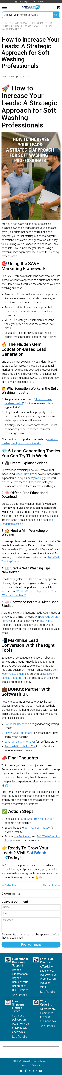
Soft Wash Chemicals (17, 724)
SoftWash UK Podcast (37, 827)
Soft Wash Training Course (36, 818)
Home (5, 23)
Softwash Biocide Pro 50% (20, 746)
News (15, 23)
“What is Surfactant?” (14, 595)
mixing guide (42, 478)
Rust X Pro (46, 620)
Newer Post (50, 885)
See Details (19, 995)
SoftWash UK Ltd (27, 1061)
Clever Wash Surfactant (18, 732)
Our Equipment (22, 836)
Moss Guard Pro (24, 474)
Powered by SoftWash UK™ (31, 1065)
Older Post (11, 885)
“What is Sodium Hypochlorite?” (34, 591)
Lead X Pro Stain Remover (20, 741)
